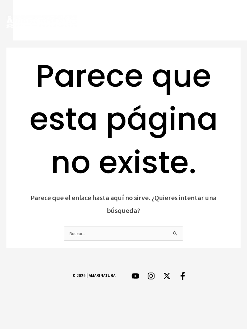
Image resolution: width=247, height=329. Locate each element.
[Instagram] (217, 20)
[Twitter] (199, 20)
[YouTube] (236, 20)
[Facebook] (180, 20)
